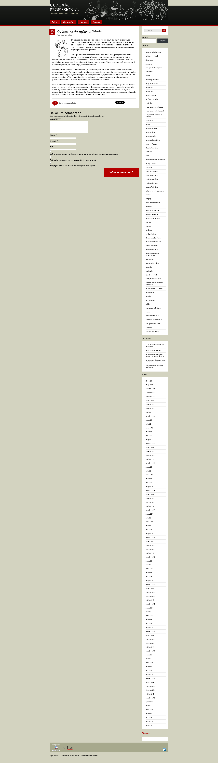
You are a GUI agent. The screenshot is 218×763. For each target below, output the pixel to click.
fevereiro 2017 (150, 537)
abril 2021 (149, 381)
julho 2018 (149, 471)
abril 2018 (149, 483)
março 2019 (149, 440)
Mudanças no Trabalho (153, 218)
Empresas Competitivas (153, 140)
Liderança (149, 207)
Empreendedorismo (152, 128)
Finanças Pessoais (151, 163)
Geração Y (149, 167)
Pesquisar (145, 38)
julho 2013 (149, 706)
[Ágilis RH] (68, 748)
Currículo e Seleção (152, 99)
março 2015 (149, 627)
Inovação (148, 195)
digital (70, 35)
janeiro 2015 (150, 635)
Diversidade (149, 120)
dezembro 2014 (150, 639)
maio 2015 (149, 620)
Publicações (68, 21)
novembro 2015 (150, 596)
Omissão (148, 226)
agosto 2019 (149, 420)
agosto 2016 (149, 561)
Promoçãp (149, 267)
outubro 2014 (150, 647)
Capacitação (149, 72)
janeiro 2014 (150, 682)
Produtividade (150, 259)
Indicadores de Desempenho (155, 191)
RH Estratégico (150, 300)
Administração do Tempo (153, 52)
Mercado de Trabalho (152, 210)
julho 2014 (149, 659)
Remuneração (150, 292)
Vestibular (149, 327)
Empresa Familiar (151, 136)
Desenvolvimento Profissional (155, 111)
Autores (83, 21)
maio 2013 (149, 714)
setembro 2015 (150, 604)
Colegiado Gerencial (152, 83)
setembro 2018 (150, 463)
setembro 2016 (150, 557)
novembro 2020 (150, 397)
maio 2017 (149, 526)
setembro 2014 (150, 651)
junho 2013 (149, 710)
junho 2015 (149, 616)
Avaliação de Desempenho (154, 68)
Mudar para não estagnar (153, 350)
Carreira (148, 76)
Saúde (147, 304)
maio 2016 (149, 573)
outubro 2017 (150, 506)
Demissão (149, 103)
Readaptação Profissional (153, 279)
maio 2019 (149, 432)
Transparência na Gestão (153, 324)
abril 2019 (149, 436)
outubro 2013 (150, 694)
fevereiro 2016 (150, 584)
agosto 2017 (149, 514)
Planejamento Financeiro (153, 242)
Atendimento (149, 60)
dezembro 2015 (150, 592)
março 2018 (149, 487)
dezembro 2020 (150, 393)
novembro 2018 (150, 455)
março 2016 (149, 580)
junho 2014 (149, 663)
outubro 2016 (150, 553)
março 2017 (149, 534)
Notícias (148, 222)
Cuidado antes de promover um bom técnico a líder (155, 361)
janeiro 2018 (150, 494)
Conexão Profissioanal (109, 10)
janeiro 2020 (150, 400)
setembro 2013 (150, 698)
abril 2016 (149, 577)
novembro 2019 (150, 408)
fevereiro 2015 (150, 631)
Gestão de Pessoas (152, 183)
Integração (149, 199)
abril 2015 (149, 624)
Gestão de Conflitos (152, 175)
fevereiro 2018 (150, 490)
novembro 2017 (150, 502)
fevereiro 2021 (150, 389)
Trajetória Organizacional (154, 320)
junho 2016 (149, 569)
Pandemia (149, 230)
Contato (96, 21)
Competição (149, 87)
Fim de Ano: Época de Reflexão (155, 160)
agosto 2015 (149, 608)
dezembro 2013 (150, 686)
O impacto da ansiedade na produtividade (154, 366)
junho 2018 (149, 475)
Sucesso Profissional (152, 316)
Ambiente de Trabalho (152, 56)
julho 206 (149, 725)
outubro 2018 (150, 459)
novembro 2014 (150, 643)
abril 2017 (149, 530)
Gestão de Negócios (152, 179)
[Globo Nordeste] (56, 748)
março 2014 (149, 674)
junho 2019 (149, 428)
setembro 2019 (150, 416)
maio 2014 (149, 667)
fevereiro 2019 (150, 443)
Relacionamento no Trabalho (154, 288)
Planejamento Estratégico (153, 238)
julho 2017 (149, 518)
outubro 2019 (150, 412)
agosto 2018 (149, 467)
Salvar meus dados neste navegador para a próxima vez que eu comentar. (84, 154)
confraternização (151, 95)
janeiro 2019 (150, 447)
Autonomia (149, 64)
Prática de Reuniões (152, 250)
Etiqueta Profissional (152, 148)
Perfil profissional (151, 234)
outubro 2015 (150, 600)
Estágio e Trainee (151, 144)
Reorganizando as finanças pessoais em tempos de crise (155, 355)
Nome (53, 135)
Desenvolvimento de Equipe (154, 107)
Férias (147, 156)
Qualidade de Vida (151, 275)
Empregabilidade (151, 132)
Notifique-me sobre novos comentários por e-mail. (73, 159)
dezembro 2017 (150, 498)
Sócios (148, 312)
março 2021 (149, 385)
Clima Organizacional (152, 80)
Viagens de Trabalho (152, 331)
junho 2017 (149, 522)
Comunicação (150, 91)
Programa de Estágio (152, 263)
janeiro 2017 (150, 541)
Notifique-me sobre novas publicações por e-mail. (73, 165)
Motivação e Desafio (152, 214)
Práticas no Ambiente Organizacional (152, 254)
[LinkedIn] (164, 749)
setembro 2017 (150, 510)
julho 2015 (149, 612)
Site (51, 146)
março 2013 (149, 721)
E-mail (54, 140)
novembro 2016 (150, 549)
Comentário (56, 118)
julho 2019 (149, 424)
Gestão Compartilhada (152, 171)
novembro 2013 (150, 690)
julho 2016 (149, 565)
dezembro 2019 (150, 404)
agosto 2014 (149, 655)
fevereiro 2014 (150, 678)
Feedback (149, 152)
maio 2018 (149, 479)
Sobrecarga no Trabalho (153, 308)
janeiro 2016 (150, 588)
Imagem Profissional (152, 187)
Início (54, 21)
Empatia (148, 124)
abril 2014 (149, 670)
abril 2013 (149, 717)
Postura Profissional (152, 246)
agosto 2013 (149, 702)
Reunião (148, 296)
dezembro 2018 (150, 451)
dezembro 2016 (150, 545)
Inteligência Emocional (153, 203)
